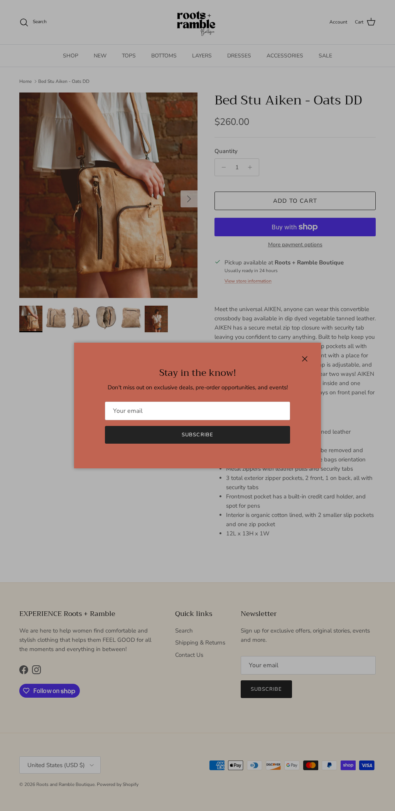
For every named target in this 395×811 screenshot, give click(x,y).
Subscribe (197, 434)
